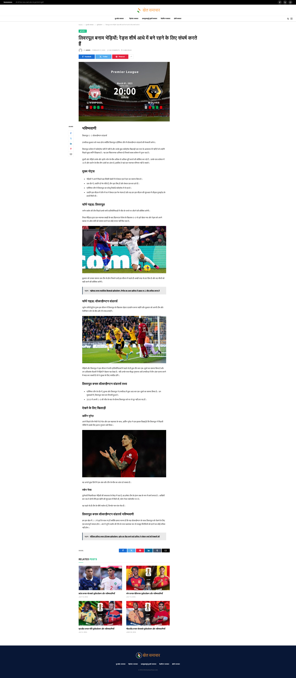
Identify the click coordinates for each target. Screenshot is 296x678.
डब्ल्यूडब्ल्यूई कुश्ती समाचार (149, 19)
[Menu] (291, 18)
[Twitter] (71, 138)
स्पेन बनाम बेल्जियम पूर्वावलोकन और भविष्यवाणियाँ (144, 593)
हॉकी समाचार (177, 19)
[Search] (288, 18)
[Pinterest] (71, 148)
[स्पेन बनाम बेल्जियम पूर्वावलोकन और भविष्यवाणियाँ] (148, 578)
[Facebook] (71, 133)
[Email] (71, 154)
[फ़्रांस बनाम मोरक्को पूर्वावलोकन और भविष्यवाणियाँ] (100, 578)
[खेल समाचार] (148, 10)
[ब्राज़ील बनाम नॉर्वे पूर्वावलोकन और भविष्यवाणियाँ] (100, 613)
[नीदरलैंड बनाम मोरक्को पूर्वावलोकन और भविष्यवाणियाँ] (148, 613)
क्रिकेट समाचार (133, 19)
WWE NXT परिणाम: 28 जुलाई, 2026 (27, 2)
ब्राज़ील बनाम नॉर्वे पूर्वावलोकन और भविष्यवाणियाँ (96, 628)
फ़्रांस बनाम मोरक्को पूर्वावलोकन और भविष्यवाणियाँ (97, 593)
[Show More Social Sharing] (131, 56)
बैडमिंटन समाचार (165, 19)
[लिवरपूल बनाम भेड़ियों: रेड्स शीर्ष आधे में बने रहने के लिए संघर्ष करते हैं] (124, 91)
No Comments (114, 50)
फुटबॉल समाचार (119, 19)
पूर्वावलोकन (83, 31)
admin (88, 50)
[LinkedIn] (71, 143)
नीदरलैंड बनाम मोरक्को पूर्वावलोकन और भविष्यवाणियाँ (145, 628)
